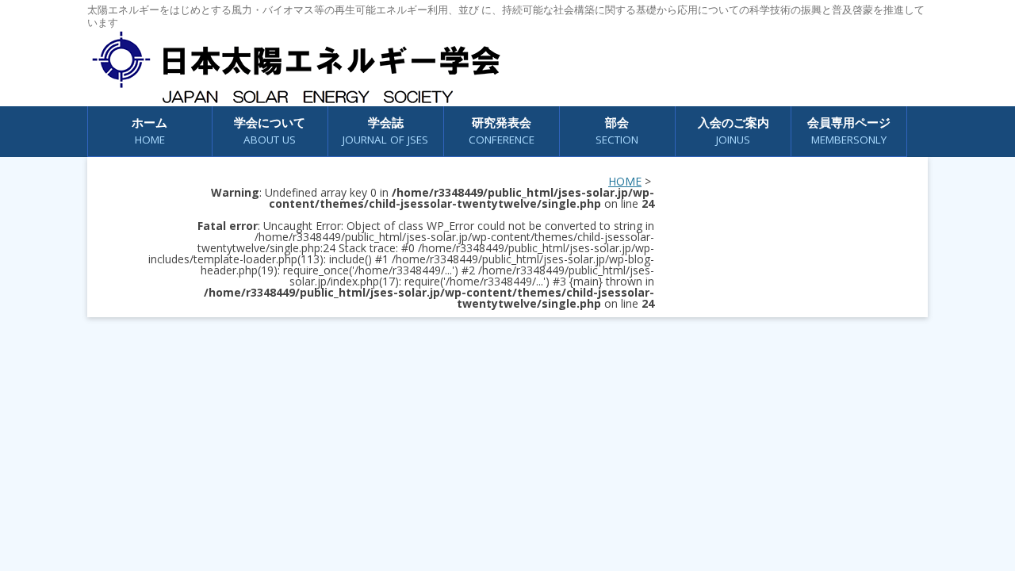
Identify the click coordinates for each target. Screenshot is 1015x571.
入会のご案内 (733, 130)
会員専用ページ (849, 130)
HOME (625, 181)
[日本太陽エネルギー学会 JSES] (295, 67)
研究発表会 (501, 130)
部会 (617, 130)
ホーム (149, 130)
